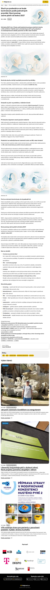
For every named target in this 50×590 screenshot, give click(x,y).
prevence (31, 355)
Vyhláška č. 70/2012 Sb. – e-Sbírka (9, 340)
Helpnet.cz (7, 2)
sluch (7, 355)
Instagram (45, 579)
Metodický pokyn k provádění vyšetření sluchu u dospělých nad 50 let (18, 326)
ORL (3, 355)
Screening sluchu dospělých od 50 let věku (11, 337)
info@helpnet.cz (17, 579)
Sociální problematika (11, 407)
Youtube (37, 579)
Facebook (30, 579)
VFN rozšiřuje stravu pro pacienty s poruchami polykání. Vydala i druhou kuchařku (20, 528)
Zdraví (6, 5)
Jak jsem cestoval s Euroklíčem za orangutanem (21, 410)
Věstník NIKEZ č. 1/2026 (7, 332)
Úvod (2, 5)
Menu (46, 1)
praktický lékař (13, 355)
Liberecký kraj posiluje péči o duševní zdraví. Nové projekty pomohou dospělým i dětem (19, 468)
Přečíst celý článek (5, 418)
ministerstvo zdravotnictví (22, 355)
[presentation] (25, 385)
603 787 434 (8, 579)
